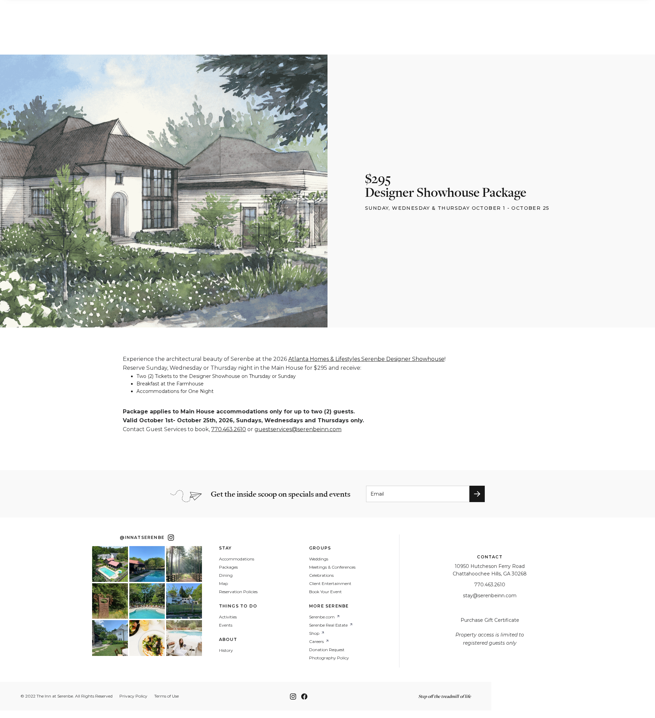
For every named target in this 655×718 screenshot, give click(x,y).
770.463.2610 (228, 429)
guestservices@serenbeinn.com (297, 429)
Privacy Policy (133, 696)
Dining (226, 575)
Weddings (318, 559)
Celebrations (321, 575)
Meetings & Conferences (332, 567)
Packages (228, 567)
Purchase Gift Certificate (490, 620)
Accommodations (236, 559)
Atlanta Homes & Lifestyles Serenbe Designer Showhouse (366, 359)
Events (225, 625)
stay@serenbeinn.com (489, 595)
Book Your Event (325, 592)
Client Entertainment (330, 584)
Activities (228, 617)
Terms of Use (166, 696)
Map (223, 584)
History (226, 650)
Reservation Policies (238, 592)
